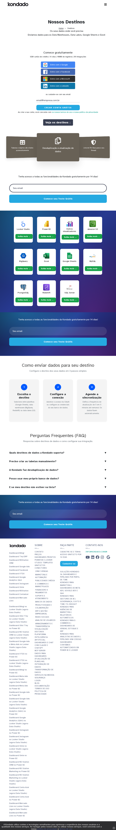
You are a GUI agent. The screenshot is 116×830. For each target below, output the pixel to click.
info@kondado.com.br (96, 552)
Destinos (39, 632)
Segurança (40, 678)
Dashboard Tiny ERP (18, 556)
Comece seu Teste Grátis (58, 198)
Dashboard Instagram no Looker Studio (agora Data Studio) (19, 739)
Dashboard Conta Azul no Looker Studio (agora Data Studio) (19, 790)
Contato (39, 552)
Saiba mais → (24, 236)
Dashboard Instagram (19, 583)
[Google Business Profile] (108, 558)
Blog (37, 683)
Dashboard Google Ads (19, 566)
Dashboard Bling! (16, 553)
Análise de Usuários (45, 620)
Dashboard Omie (16, 587)
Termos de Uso (42, 688)
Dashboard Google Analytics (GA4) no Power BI (17, 711)
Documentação (42, 686)
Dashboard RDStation (18, 590)
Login (37, 680)
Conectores (41, 568)
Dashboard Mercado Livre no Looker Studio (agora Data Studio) (19, 806)
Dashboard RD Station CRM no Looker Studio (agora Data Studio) (19, 635)
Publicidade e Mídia (45, 580)
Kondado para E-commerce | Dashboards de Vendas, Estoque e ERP (69, 625)
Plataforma (40, 634)
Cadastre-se (69, 563)
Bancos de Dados (43, 602)
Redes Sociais (42, 617)
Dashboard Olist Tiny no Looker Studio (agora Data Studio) (18, 619)
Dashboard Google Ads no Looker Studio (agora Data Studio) (19, 701)
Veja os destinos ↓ (58, 122)
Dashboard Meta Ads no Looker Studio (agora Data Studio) (18, 679)
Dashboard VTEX (16, 573)
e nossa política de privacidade (85, 112)
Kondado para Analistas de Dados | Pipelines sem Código (70, 636)
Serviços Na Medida (44, 675)
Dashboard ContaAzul (18, 594)
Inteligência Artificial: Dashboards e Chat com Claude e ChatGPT (44, 642)
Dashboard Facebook (18, 570)
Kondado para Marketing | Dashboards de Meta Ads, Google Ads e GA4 (70, 587)
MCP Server (40, 650)
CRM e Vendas (41, 571)
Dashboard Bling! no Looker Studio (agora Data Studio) (18, 609)
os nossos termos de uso (62, 112)
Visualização (41, 629)
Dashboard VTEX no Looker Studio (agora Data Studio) (18, 663)
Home (61, 28)
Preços (38, 554)
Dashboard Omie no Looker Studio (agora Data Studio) (18, 749)
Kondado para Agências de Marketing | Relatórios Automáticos (67, 612)
